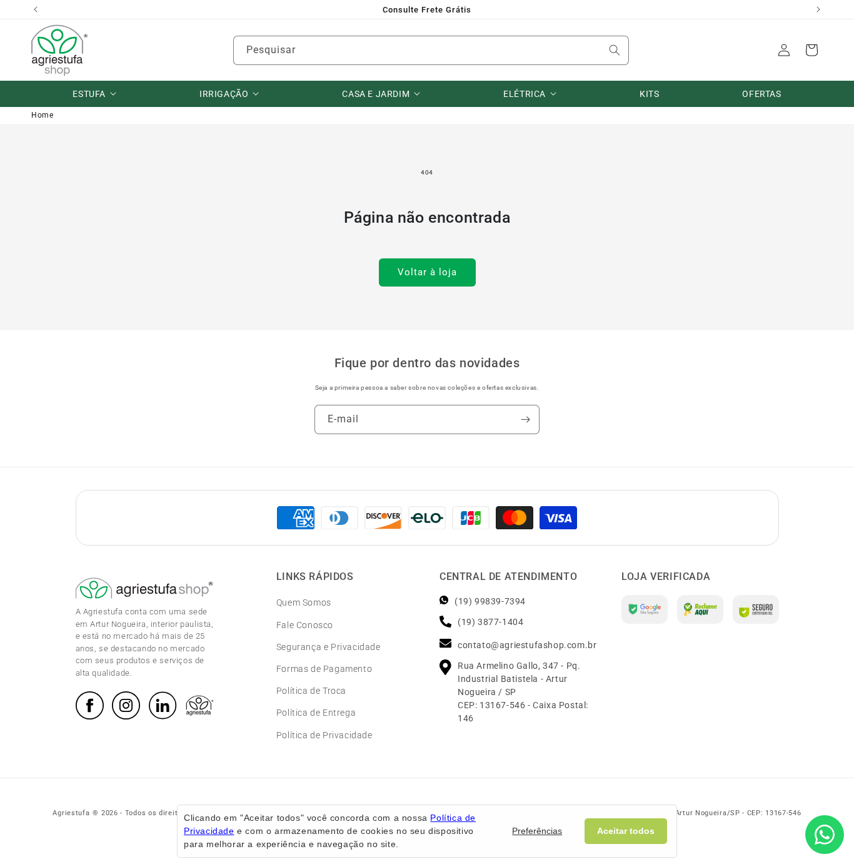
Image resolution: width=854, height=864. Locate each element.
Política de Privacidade (324, 735)
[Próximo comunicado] (818, 9)
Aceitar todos (626, 831)
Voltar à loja (427, 272)
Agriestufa (71, 813)
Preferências (537, 831)
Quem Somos (303, 603)
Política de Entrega (316, 713)
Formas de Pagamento (324, 669)
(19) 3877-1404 (490, 623)
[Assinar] (525, 419)
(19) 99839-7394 (490, 602)
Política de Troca (311, 691)
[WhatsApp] (824, 834)
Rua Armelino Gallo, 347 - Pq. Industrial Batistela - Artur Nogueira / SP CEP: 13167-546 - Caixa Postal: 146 (523, 692)
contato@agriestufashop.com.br (527, 646)
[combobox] (431, 50)
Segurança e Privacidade (328, 647)
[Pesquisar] (614, 50)
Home (42, 115)
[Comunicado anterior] (35, 9)
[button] (811, 50)
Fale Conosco (304, 625)
